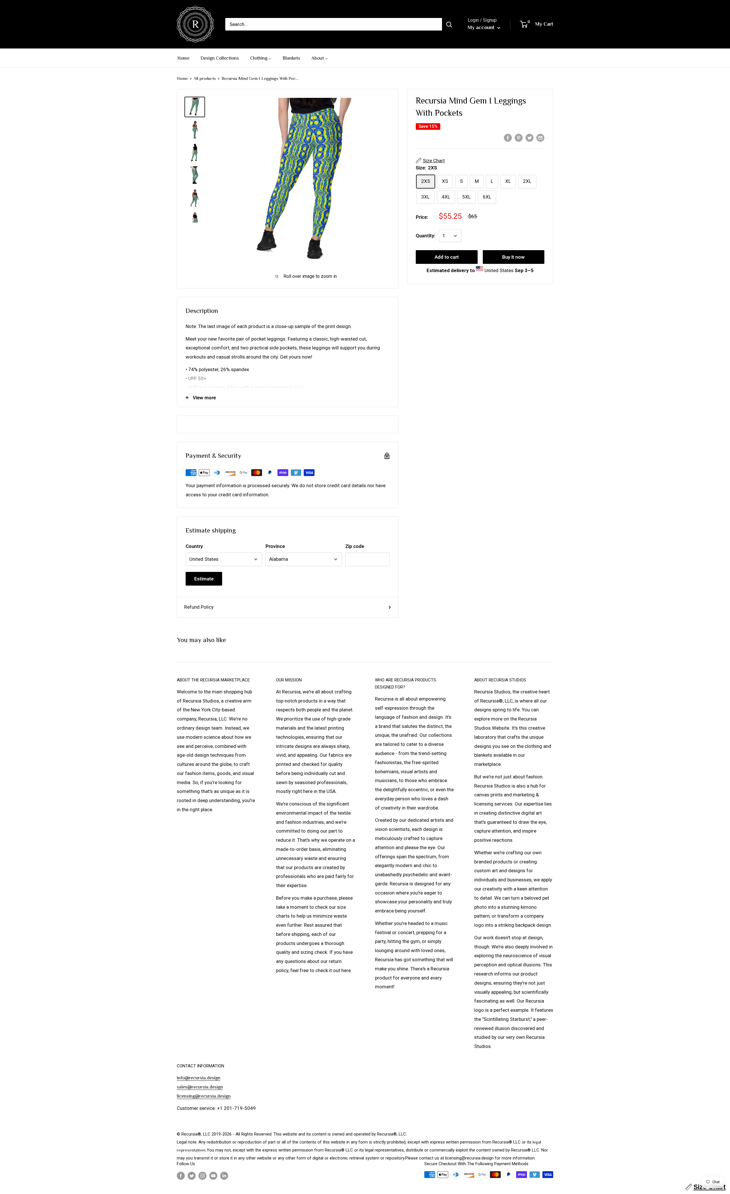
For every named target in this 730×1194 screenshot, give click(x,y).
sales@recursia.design (200, 1087)
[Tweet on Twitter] (530, 137)
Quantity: (425, 235)
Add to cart (447, 257)
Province (275, 546)
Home (182, 78)
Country (194, 546)
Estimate (204, 579)
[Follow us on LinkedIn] (224, 1175)
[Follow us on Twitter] (192, 1175)
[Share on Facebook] (508, 137)
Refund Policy (199, 607)
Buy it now (513, 257)
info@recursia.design (198, 1077)
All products (205, 78)
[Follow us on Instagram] (202, 1175)
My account (482, 27)
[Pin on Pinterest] (519, 137)
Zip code (354, 546)
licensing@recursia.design (204, 1096)
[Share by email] (540, 137)
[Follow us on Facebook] (181, 1175)
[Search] (449, 24)
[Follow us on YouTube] (213, 1175)
